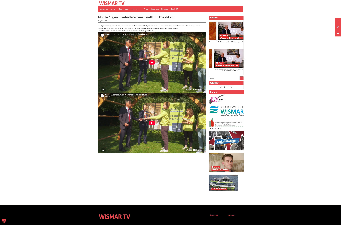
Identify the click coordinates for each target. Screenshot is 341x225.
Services (136, 9)
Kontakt (165, 9)
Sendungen (124, 9)
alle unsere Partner (215, 128)
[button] (4, 221)
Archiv (114, 9)
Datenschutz (214, 215)
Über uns (155, 9)
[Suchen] (242, 78)
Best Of (174, 9)
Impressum (231, 215)
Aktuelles (104, 9)
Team (146, 9)
